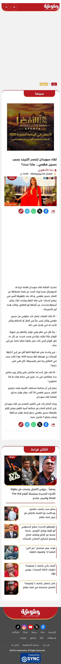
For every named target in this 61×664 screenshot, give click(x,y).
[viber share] (27, 211)
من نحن (46, 645)
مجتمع (33, 638)
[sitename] (30, 613)
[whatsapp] (20, 211)
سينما (44, 84)
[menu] (14, 7)
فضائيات (15, 632)
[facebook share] (45, 211)
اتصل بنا (15, 645)
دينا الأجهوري (46, 169)
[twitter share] (39, 211)
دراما (43, 632)
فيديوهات (51, 638)
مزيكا (25, 632)
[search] (6, 7)
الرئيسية (52, 632)
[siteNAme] (51, 7)
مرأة (41, 638)
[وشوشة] (54, 84)
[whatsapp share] (33, 211)
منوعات (23, 638)
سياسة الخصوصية (31, 645)
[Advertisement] (30, 47)
